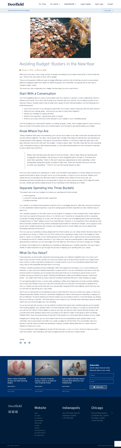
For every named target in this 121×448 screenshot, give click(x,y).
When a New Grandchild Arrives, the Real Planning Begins (17, 381)
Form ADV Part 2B (40, 433)
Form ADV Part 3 (39, 435)
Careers (37, 428)
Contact (110, 4)
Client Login (99, 4)
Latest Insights (86, 4)
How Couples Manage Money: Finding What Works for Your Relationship (73, 381)
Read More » (11, 386)
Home (36, 413)
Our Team (42, 4)
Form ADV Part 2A (40, 430)
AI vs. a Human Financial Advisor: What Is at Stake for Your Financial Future (45, 381)
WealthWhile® (69, 4)
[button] (21, 343)
